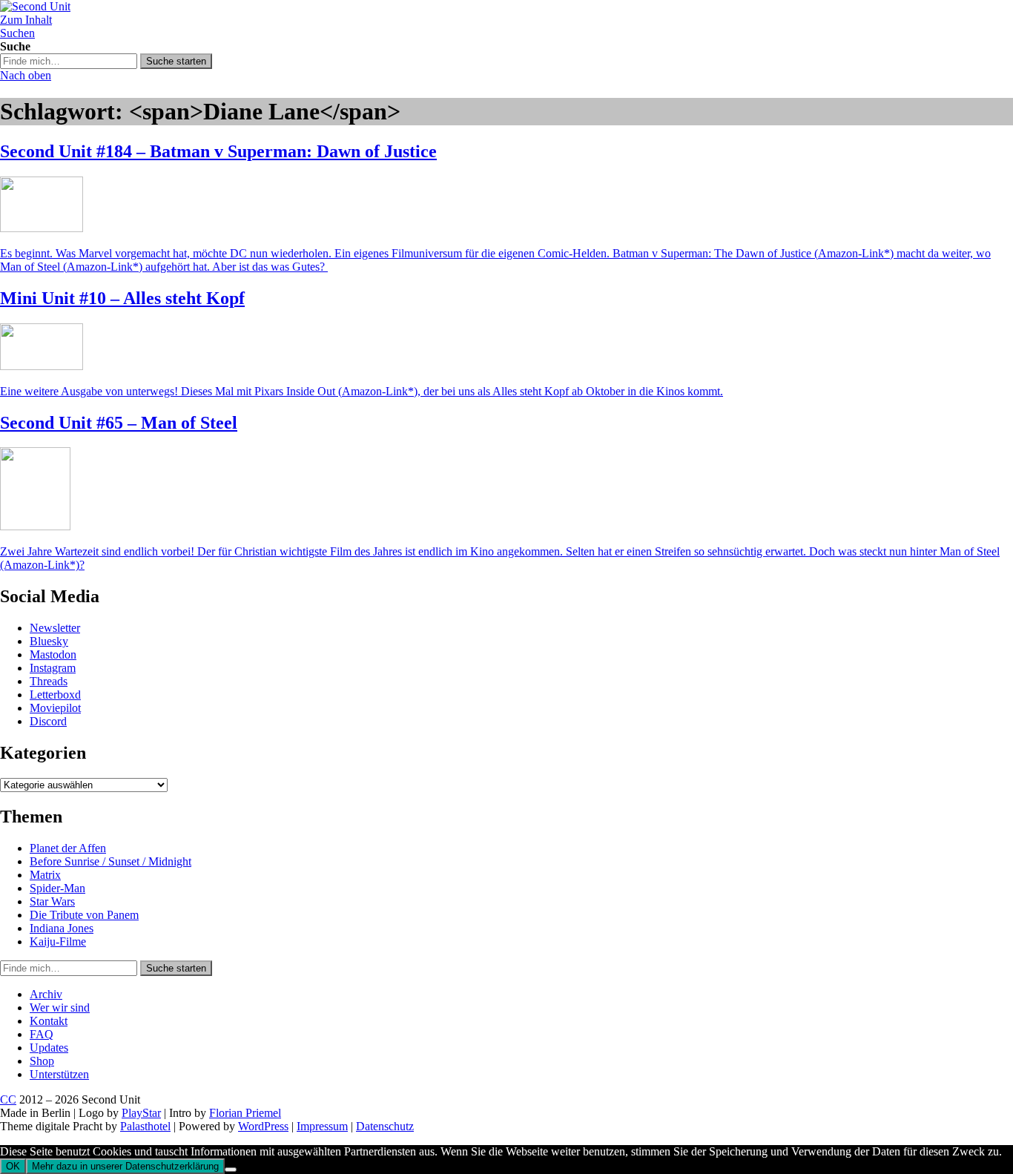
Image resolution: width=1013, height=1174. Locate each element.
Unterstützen (59, 1074)
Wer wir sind (60, 1007)
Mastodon (53, 654)
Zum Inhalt (26, 19)
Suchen (17, 33)
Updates (49, 1047)
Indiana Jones (61, 928)
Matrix (45, 874)
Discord (48, 721)
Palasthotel (145, 1126)
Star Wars (52, 901)
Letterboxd (55, 694)
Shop (42, 1061)
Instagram (53, 668)
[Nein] (231, 1169)
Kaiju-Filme (58, 941)
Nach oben (25, 75)
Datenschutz (385, 1126)
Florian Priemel (245, 1113)
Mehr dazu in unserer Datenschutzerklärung (125, 1166)
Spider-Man (57, 888)
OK (13, 1166)
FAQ (41, 1034)
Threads (48, 681)
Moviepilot (55, 708)
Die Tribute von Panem (84, 914)
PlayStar (141, 1113)
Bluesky (49, 641)
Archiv (46, 994)
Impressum (322, 1126)
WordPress (263, 1126)
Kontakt (48, 1021)
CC (8, 1099)
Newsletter (55, 627)
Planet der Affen (68, 848)
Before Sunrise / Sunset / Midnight (110, 861)
